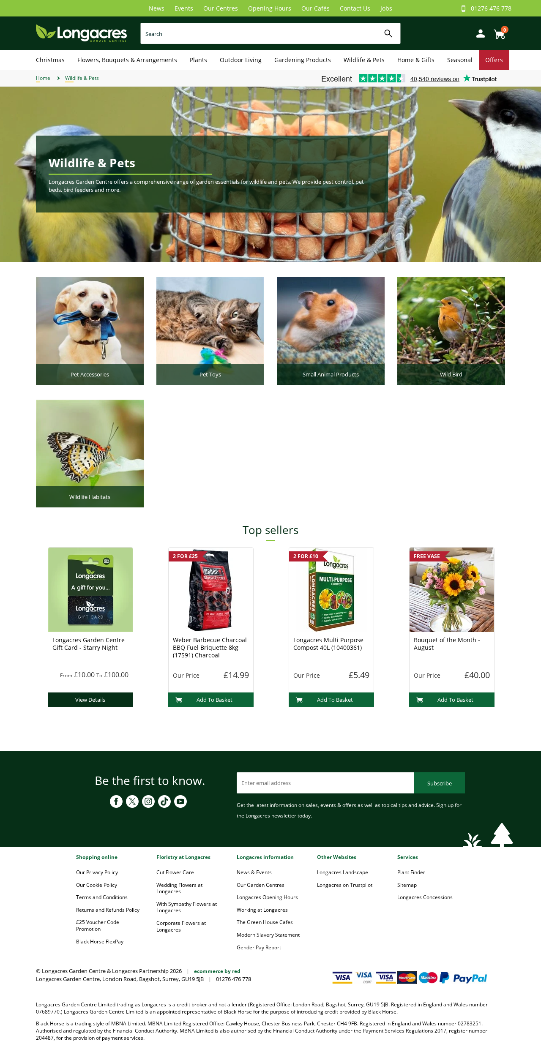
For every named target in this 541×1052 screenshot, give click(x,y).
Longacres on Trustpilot (344, 884)
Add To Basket (214, 699)
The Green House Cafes (265, 922)
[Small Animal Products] (331, 330)
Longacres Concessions (425, 897)
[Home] (81, 32)
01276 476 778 (491, 8)
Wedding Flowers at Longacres (179, 888)
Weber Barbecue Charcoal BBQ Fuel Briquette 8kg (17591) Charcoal (210, 647)
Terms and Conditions (102, 897)
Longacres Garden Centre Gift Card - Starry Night (88, 643)
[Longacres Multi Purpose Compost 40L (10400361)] (331, 589)
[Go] (389, 33)
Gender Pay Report (259, 947)
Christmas (50, 60)
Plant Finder (411, 872)
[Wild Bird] (451, 330)
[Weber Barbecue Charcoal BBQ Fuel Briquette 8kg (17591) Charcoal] (211, 589)
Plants (198, 60)
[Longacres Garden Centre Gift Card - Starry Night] (90, 589)
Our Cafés (315, 8)
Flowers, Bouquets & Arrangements (127, 60)
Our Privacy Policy (97, 872)
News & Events (254, 872)
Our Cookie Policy (96, 884)
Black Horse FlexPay (99, 941)
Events (184, 8)
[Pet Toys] (210, 330)
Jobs (386, 8)
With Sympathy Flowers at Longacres (186, 907)
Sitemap (407, 884)
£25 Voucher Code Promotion (97, 925)
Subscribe (439, 783)
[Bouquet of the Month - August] (452, 589)
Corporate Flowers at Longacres (181, 926)
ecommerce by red (217, 971)
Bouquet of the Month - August (447, 643)
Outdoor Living (241, 60)
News (156, 8)
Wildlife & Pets (364, 60)
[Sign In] (478, 32)
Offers (494, 60)
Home (43, 78)
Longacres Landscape (342, 872)
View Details (90, 699)
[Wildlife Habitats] (90, 453)
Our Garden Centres (260, 884)
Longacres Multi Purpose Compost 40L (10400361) (328, 643)
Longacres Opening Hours (267, 897)
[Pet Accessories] (90, 330)
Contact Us (355, 8)
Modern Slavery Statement (268, 934)
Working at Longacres (262, 909)
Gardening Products (302, 60)
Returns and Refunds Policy (107, 909)
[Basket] (497, 31)
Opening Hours (269, 8)
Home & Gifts (415, 60)
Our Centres (220, 8)
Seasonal (460, 60)
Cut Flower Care (175, 872)
